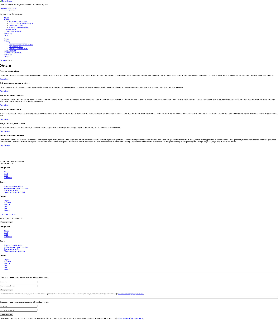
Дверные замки (10, 29)
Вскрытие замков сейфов (18, 21)
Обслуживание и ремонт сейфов (21, 23)
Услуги (7, 35)
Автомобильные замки (12, 31)
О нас (6, 18)
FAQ (6, 174)
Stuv (5, 206)
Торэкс (6, 201)
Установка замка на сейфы (18, 27)
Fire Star (7, 204)
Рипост (7, 210)
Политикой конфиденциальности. (131, 294)
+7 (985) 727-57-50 (7, 10)
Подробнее (4, 79)
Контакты (8, 33)
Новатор (7, 203)
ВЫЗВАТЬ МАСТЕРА (8, 8)
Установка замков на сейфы (14, 192)
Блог (6, 176)
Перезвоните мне (6, 222)
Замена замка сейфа (16, 25)
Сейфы (7, 20)
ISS (5, 208)
